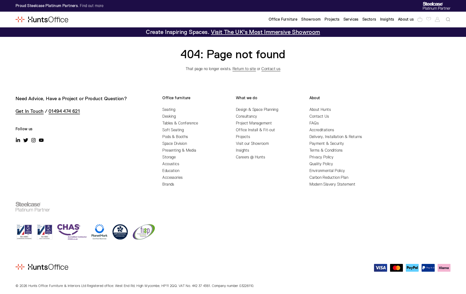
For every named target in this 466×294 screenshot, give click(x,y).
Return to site (244, 69)
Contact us (270, 69)
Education (170, 171)
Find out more (91, 6)
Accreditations (321, 130)
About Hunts (320, 109)
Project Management (254, 123)
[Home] (42, 19)
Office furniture (176, 98)
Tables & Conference (180, 123)
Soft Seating (173, 130)
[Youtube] (41, 140)
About (314, 98)
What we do (246, 98)
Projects (243, 137)
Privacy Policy (321, 157)
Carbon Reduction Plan (328, 177)
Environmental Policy (327, 171)
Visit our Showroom (252, 143)
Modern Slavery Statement (332, 184)
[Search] (448, 19)
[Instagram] (33, 140)
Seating (168, 109)
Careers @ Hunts (250, 157)
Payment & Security (326, 143)
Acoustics (170, 164)
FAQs (314, 123)
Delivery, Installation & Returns (335, 137)
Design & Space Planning (257, 109)
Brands (168, 184)
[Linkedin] (18, 140)
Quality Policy (321, 164)
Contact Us (319, 116)
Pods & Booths (175, 137)
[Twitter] (25, 140)
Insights (242, 150)
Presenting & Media (179, 150)
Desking (169, 116)
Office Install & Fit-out (255, 130)
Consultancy (246, 116)
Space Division (174, 143)
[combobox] (448, 19)
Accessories (172, 177)
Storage (169, 157)
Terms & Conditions (326, 150)
